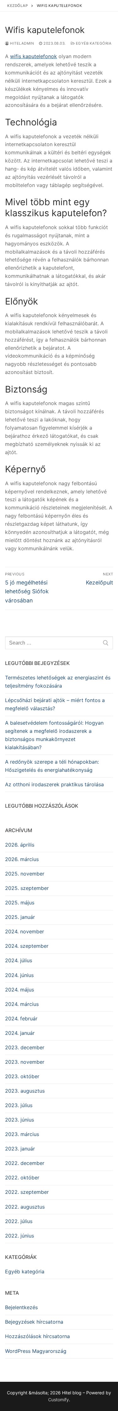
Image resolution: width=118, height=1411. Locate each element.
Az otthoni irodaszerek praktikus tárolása (54, 784)
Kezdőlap (17, 5)
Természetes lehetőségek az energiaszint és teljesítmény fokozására (57, 681)
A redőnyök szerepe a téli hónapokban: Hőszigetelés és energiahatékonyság (52, 766)
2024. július (18, 960)
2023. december (24, 1047)
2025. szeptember (27, 888)
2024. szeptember (26, 946)
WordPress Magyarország (35, 1351)
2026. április (19, 845)
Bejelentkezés (21, 1307)
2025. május (19, 902)
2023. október (22, 1076)
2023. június (19, 1120)
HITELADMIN (21, 43)
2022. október (22, 1177)
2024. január (20, 1033)
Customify (58, 1399)
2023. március (22, 1134)
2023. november (24, 1062)
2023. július (18, 1105)
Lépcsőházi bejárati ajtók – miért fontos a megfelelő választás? (55, 704)
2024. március (22, 1004)
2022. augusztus (25, 1207)
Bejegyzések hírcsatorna (34, 1322)
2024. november (24, 931)
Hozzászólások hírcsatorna (37, 1336)
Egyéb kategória (93, 43)
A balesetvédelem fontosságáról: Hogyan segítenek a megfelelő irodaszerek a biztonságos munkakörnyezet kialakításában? (54, 735)
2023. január (20, 1148)
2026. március (22, 859)
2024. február (21, 1018)
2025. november (24, 873)
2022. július (18, 1221)
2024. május (19, 989)
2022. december (24, 1163)
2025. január (20, 917)
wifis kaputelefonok (33, 56)
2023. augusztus (25, 1091)
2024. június (19, 975)
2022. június (19, 1236)
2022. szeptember (27, 1192)
